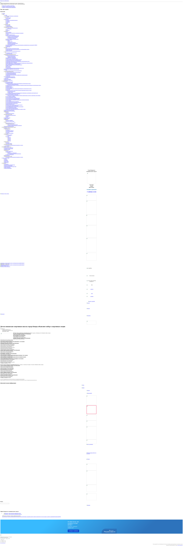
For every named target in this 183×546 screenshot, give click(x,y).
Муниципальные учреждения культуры (12, 48)
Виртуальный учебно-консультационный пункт (14, 70)
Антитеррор (8, 75)
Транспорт (8, 21)
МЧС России (8, 66)
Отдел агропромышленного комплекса (12, 101)
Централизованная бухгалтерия (11, 107)
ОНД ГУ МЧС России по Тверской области (13, 63)
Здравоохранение (9, 26)
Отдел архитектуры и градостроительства (13, 98)
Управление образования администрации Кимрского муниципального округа (19, 88)
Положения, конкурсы (11, 91)
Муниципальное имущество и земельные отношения (14, 33)
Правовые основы (7, 149)
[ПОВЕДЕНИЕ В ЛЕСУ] (12, 264)
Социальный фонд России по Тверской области (14, 59)
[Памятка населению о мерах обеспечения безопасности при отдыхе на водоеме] (5, 266)
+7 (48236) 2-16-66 (91, 191)
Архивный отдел (9, 86)
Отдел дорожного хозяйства (10, 96)
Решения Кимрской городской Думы (10, 166)
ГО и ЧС (5, 69)
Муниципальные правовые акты (9, 164)
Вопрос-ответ (10, 41)
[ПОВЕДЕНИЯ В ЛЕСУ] (12, 263)
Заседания (7, 142)
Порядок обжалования (7, 168)
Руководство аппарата (9, 133)
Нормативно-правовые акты (10, 77)
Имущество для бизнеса (12, 42)
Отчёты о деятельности (10, 154)
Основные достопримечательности (12, 20)
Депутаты (7, 132)
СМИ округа (6, 78)
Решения (7, 136)
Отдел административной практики (12, 108)
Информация (6, 162)
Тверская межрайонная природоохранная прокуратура (15, 68)
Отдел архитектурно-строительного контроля (13, 102)
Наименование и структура (8, 147)
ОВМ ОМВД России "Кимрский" (11, 62)
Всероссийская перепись (10, 113)
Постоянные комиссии (9, 130)
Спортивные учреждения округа (11, 52)
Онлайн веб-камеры (7, 79)
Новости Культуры (9, 50)
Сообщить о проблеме (73, 530)
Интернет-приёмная (9, 120)
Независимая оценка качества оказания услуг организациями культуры (17, 49)
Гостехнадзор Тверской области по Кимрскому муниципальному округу (18, 61)
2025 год (9, 138)
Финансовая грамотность (8, 80)
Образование (8, 25)
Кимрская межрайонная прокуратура (12, 55)
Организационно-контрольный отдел (12, 105)
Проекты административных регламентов (15, 125)
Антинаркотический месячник (11, 74)
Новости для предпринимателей (13, 36)
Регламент (6, 159)
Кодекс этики (6, 161)
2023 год (9, 135)
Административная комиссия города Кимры (13, 72)
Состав (5, 158)
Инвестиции (8, 46)
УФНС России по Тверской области (12, 58)
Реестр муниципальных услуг (13, 124)
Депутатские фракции (9, 131)
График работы (6, 118)
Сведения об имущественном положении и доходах (14, 145)
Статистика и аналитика (12, 38)
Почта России (8, 67)
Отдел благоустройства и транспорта (12, 94)
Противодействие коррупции (11, 115)
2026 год (9, 137)
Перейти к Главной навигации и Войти (8, 6)
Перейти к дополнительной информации (9, 7)
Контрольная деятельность (12, 152)
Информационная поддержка (13, 37)
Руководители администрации (9, 110)
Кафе (7, 23)
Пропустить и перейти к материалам (8, 5)
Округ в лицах (8, 17)
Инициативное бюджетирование (9, 76)
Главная (3, 13)
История (5, 15)
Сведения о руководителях (8, 148)
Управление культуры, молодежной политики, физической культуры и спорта (18, 90)
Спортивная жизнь (9, 53)
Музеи (7, 22)
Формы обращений (7, 167)
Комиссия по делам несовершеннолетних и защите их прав (15, 109)
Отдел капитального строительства (12, 103)
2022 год (9, 140)
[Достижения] (4, 193)
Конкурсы (9, 28)
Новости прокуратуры (11, 56)
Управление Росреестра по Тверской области (13, 60)
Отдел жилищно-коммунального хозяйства (13, 93)
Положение (6, 160)
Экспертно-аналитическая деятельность (14, 153)
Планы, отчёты (10, 92)
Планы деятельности (9, 151)
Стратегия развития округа (10, 34)
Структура (8, 129)
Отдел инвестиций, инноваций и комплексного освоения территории (17, 99)
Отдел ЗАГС (8, 89)
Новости (7, 112)
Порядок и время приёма (10, 121)
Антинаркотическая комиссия (11, 73)
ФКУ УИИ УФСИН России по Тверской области (14, 64)
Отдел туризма (8, 100)
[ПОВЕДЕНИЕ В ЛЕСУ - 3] (4, 265)
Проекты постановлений (8, 165)
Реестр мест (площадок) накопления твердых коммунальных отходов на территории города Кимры (24, 95)
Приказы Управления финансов (13, 84)
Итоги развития (8, 32)
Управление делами (9, 82)
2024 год (9, 139)
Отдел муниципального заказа (11, 97)
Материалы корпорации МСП (13, 43)
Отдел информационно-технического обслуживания (14, 106)
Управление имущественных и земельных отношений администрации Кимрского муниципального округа (23, 85)
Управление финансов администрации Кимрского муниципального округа (18, 83)
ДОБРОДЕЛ (177, 386)
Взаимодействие (7, 155)
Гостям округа (6, 19)
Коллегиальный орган (11, 44)
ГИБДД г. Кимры (9, 65)
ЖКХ (7, 29)
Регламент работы (9, 143)
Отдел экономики (9, 87)
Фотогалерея (8, 18)
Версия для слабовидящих (4, 0)
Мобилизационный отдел (10, 104)
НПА (9, 40)
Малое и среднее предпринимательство (12, 35)
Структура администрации (8, 81)
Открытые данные (7, 117)
